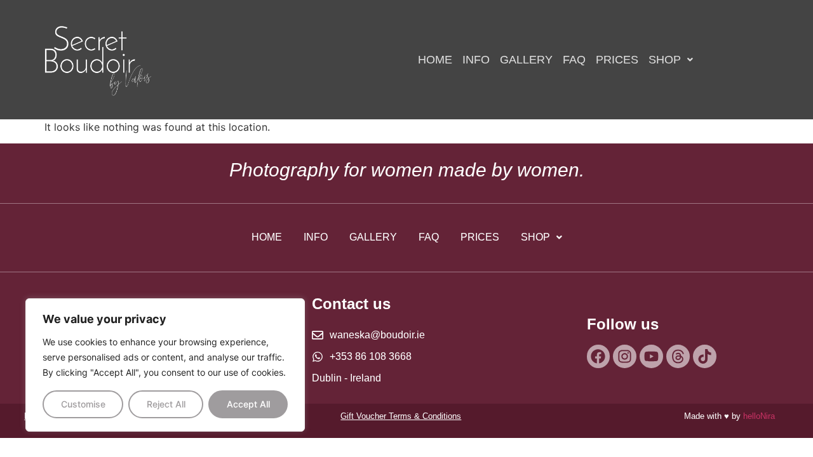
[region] (165, 365)
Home (435, 59)
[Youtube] (651, 356)
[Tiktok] (704, 356)
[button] (670, 59)
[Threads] (678, 356)
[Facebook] (598, 356)
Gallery (526, 59)
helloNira (759, 416)
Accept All (248, 404)
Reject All (166, 404)
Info (476, 59)
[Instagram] (624, 356)
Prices (617, 59)
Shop (664, 59)
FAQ (574, 59)
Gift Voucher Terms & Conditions (400, 416)
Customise (83, 404)
